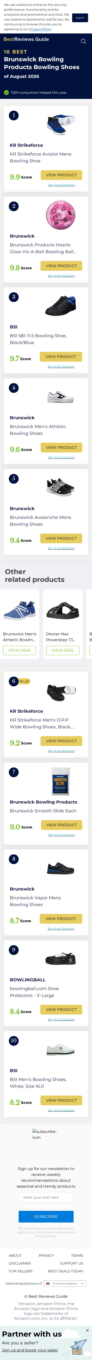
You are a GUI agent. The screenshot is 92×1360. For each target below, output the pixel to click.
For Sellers (21, 1271)
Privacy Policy (40, 29)
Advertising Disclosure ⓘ (24, 1283)
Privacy (46, 1255)
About (15, 1255)
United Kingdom (65, 1283)
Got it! (80, 18)
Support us (71, 1263)
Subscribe (46, 1216)
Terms (77, 1255)
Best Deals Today (65, 1271)
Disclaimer (20, 1263)
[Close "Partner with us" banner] (87, 1330)
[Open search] (83, 41)
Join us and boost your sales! (30, 1350)
